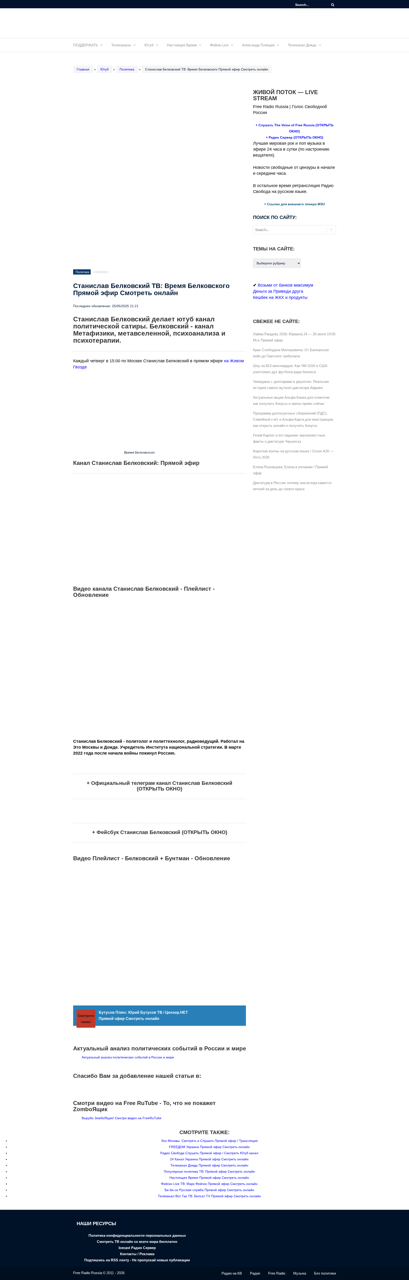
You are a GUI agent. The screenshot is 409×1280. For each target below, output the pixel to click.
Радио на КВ (232, 1273)
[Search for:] (309, 5)
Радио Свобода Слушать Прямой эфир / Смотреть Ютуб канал (209, 1153)
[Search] (333, 5)
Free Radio (276, 1273)
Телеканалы (121, 45)
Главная (83, 69)
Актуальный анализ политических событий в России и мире (127, 1057)
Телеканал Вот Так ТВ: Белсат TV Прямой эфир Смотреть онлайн (209, 1196)
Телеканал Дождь (302, 45)
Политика (127, 69)
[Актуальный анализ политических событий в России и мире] (77, 1057)
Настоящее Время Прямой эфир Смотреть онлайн (209, 1178)
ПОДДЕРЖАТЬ (85, 45)
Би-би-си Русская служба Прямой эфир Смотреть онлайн (209, 1190)
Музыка (299, 1273)
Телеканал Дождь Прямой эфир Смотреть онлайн (209, 1165)
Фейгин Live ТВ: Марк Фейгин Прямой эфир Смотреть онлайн (209, 1184)
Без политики (325, 1273)
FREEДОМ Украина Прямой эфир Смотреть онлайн (209, 1147)
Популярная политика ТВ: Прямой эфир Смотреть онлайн (209, 1171)
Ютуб (149, 45)
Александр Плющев (258, 45)
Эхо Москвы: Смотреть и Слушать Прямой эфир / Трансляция (209, 1141)
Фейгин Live (219, 45)
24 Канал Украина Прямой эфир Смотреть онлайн (209, 1159)
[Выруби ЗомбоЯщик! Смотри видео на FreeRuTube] (77, 1118)
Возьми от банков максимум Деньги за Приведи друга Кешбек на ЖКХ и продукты (283, 291)
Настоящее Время (182, 45)
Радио (255, 1273)
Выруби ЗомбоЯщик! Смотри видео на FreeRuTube (121, 1118)
